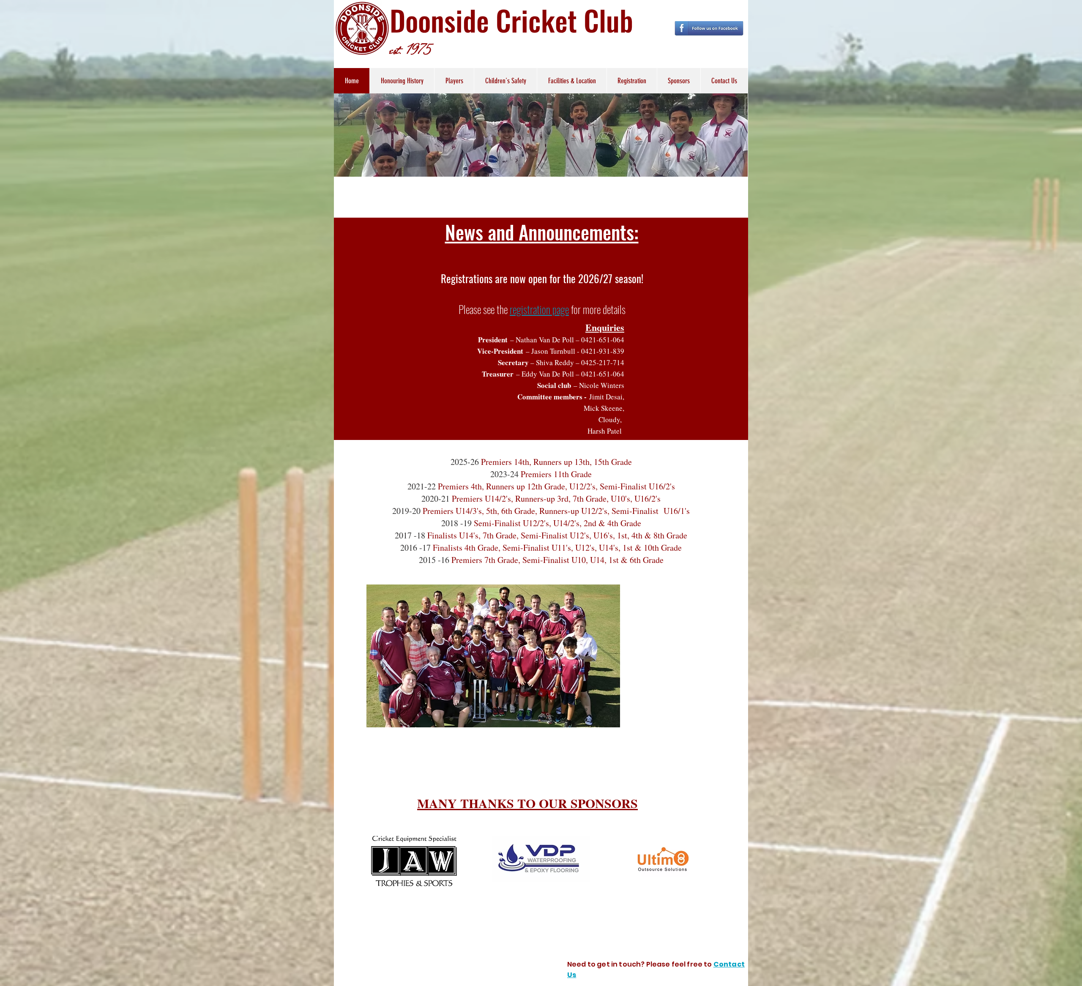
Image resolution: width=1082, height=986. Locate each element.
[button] (454, 80)
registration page (539, 309)
